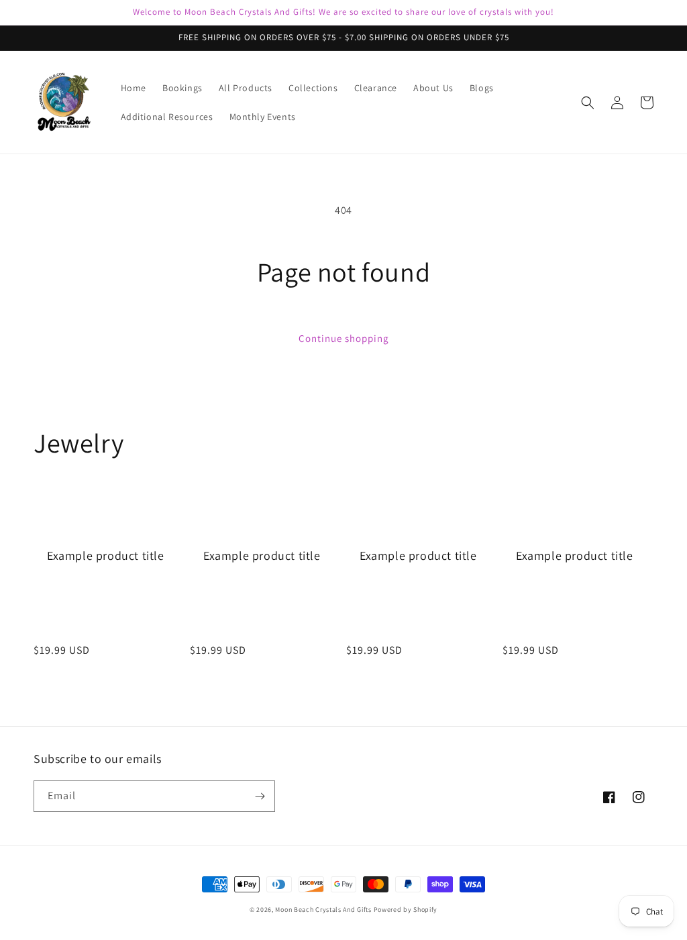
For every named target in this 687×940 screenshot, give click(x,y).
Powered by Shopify (406, 909)
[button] (587, 102)
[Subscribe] (259, 796)
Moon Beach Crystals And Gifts (323, 909)
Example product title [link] (105, 555)
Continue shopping (344, 338)
